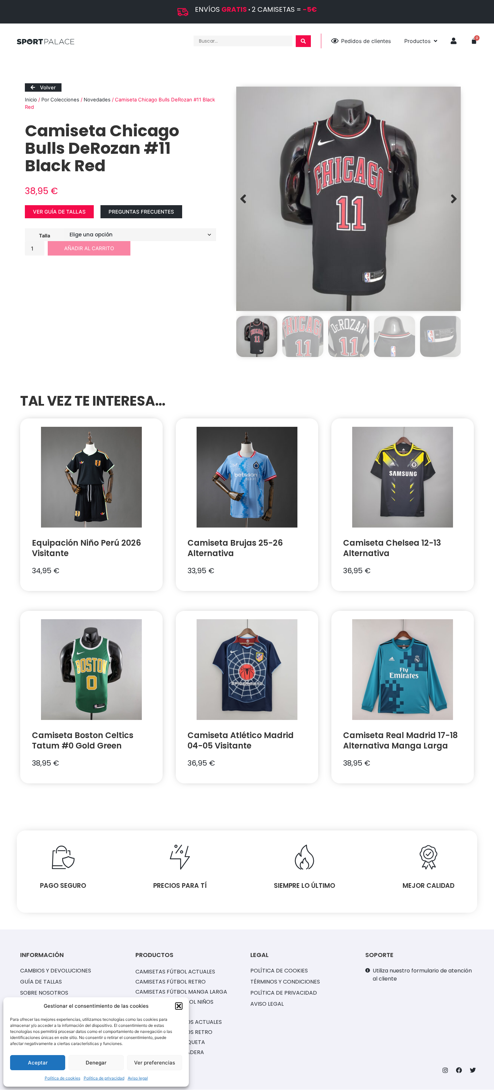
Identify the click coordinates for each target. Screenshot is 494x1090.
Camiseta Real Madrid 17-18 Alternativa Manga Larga (400, 740)
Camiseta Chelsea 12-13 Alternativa (392, 548)
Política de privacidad (104, 1078)
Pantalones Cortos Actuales (178, 1022)
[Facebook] (459, 1070)
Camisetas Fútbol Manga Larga (181, 992)
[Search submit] (303, 41)
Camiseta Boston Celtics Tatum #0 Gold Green (82, 740)
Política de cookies (62, 1078)
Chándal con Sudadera (169, 1052)
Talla (44, 235)
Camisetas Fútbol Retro (170, 982)
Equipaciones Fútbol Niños (174, 1002)
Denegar (96, 1062)
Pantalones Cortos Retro (173, 1032)
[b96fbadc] (348, 199)
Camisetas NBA (156, 1012)
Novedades (97, 100)
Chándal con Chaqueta (170, 1042)
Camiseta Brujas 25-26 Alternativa (235, 548)
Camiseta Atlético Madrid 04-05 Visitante (241, 740)
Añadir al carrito (89, 248)
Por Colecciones (60, 100)
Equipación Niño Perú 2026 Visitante (86, 548)
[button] (178, 1006)
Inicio (31, 100)
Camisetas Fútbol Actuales (175, 971)
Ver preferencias (154, 1062)
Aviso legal (138, 1078)
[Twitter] (473, 1070)
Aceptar (38, 1062)
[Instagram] (445, 1070)
